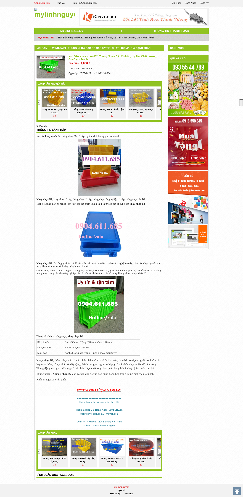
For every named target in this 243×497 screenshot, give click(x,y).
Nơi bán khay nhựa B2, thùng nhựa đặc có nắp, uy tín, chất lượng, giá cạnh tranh (94, 48)
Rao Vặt (61, 3)
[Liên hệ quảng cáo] (188, 197)
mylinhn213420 (71, 30)
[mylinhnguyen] (54, 12)
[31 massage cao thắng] (188, 143)
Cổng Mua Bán (42, 3)
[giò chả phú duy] (188, 89)
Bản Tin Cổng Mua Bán (85, 3)
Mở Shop (176, 3)
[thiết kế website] (143, 17)
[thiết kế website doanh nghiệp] (188, 236)
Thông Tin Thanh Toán (171, 30)
